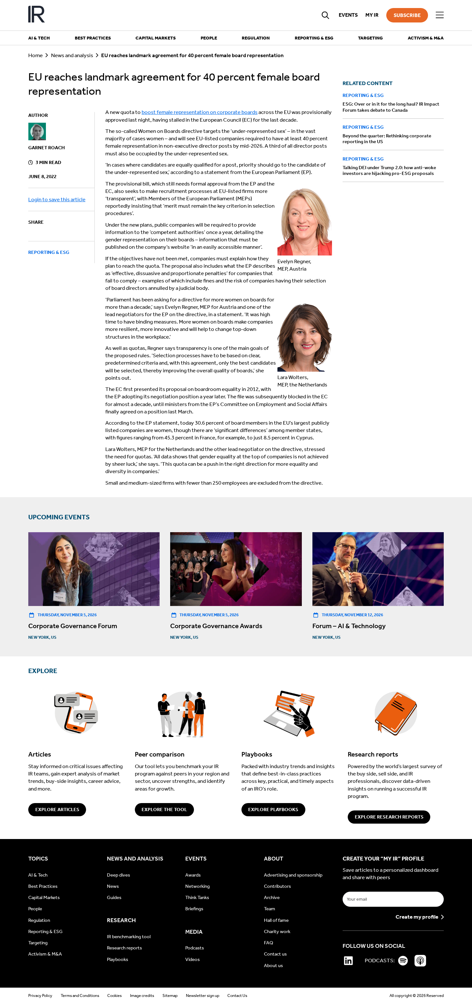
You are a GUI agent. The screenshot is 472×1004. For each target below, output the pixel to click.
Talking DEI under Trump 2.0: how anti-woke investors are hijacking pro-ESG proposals (389, 170)
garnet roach (46, 148)
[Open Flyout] (440, 15)
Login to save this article (56, 200)
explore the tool (164, 809)
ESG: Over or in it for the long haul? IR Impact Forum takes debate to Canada (391, 107)
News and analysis (72, 55)
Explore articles (57, 809)
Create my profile (417, 917)
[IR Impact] (36, 15)
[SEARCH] (325, 15)
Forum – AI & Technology (349, 626)
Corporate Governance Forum (72, 626)
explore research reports (389, 817)
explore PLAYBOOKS (273, 809)
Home (35, 55)
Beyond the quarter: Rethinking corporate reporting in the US (387, 138)
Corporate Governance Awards (216, 626)
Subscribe (407, 15)
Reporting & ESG (48, 252)
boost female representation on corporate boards (200, 112)
